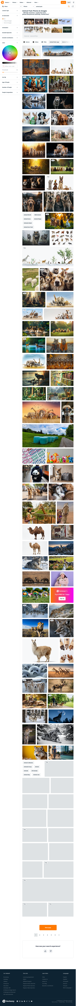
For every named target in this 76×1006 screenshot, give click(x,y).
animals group (28, 766)
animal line (36, 774)
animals (26, 770)
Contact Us (45, 979)
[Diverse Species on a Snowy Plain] (47, 257)
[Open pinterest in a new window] (24, 1001)
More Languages (67, 987)
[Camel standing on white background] (34, 548)
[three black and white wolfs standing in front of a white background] (61, 851)
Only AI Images (8, 21)
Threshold (5, 70)
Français (65, 985)
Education (5, 985)
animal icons (27, 219)
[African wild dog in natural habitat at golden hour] (60, 686)
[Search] (69, 6)
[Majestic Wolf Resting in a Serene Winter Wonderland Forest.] (55, 734)
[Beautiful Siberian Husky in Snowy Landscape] (34, 910)
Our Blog (44, 983)
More (36, 2)
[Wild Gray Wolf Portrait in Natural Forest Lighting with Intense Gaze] (61, 628)
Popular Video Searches (29, 988)
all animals (34, 770)
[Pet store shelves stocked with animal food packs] (62, 378)
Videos (21, 2)
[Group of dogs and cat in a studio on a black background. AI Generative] (33, 182)
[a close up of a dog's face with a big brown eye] (58, 869)
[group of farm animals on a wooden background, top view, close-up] (56, 279)
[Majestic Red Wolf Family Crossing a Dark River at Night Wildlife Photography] (59, 150)
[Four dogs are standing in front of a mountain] (32, 202)
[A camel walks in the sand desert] (34, 801)
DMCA (24, 979)
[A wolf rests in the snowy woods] (35, 563)
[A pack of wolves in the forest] (61, 84)
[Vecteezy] (2, 2)
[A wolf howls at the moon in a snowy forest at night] (61, 716)
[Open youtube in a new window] (31, 1001)
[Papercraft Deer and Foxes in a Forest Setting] (34, 393)
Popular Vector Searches (29, 983)
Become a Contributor (47, 985)
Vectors (7, 2)
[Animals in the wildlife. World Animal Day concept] (34, 84)
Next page (48, 927)
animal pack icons (67, 42)
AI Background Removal (9, 992)
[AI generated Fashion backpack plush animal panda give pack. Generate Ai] (35, 473)
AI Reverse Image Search (9, 990)
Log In (69, 2)
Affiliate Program (27, 981)
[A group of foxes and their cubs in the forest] (33, 299)
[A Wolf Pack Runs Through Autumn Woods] (60, 361)
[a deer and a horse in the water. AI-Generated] (33, 345)
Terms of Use (54, 1002)
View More (67, 29)
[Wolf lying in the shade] (34, 701)
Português (65, 981)
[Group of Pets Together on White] (62, 67)
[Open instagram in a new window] (19, 1001)
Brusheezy (6, 977)
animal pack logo (54, 42)
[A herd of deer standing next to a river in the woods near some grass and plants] (60, 393)
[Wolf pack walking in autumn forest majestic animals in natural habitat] (36, 67)
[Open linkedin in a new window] (22, 1001)
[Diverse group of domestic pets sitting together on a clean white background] (31, 52)
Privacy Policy (62, 1002)
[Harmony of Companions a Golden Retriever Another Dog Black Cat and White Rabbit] (59, 221)
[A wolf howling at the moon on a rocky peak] (32, 869)
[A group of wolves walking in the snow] (60, 835)
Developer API (6, 988)
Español (65, 979)
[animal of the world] (57, 52)
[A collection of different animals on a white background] (62, 237)
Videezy (5, 981)
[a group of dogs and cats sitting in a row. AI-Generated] (62, 166)
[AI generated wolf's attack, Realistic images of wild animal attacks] (36, 237)
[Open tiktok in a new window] (26, 1001)
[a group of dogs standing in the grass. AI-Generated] (62, 328)
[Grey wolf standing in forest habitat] (29, 734)
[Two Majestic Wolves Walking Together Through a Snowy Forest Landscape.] (34, 716)
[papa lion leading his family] (35, 628)
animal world (27, 215)
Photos (14, 2)
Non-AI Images (8, 23)
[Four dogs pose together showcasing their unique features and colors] (62, 117)
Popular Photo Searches (29, 985)
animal (37, 766)
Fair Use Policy (69, 1002)
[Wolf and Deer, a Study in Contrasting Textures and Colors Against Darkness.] (60, 101)
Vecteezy (5, 979)
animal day (27, 774)
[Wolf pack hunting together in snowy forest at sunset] (35, 611)
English (65, 977)
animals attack (28, 223)
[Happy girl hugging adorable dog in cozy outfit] (62, 578)
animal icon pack (28, 227)
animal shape (37, 219)
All (4, 19)
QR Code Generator (8, 994)
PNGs (45, 42)
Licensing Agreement (28, 977)
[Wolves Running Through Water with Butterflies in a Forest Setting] (35, 328)
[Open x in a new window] (29, 1001)
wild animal (38, 215)
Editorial (29, 2)
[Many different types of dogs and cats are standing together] (58, 314)
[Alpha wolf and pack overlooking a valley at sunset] (36, 133)
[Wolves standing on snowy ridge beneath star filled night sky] (36, 785)
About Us (44, 981)
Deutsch (65, 983)
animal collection (28, 762)
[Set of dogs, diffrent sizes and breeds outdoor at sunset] (33, 150)
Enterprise (6, 983)
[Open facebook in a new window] (17, 1001)
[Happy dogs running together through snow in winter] (35, 851)
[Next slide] (71, 42)
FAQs (43, 977)
